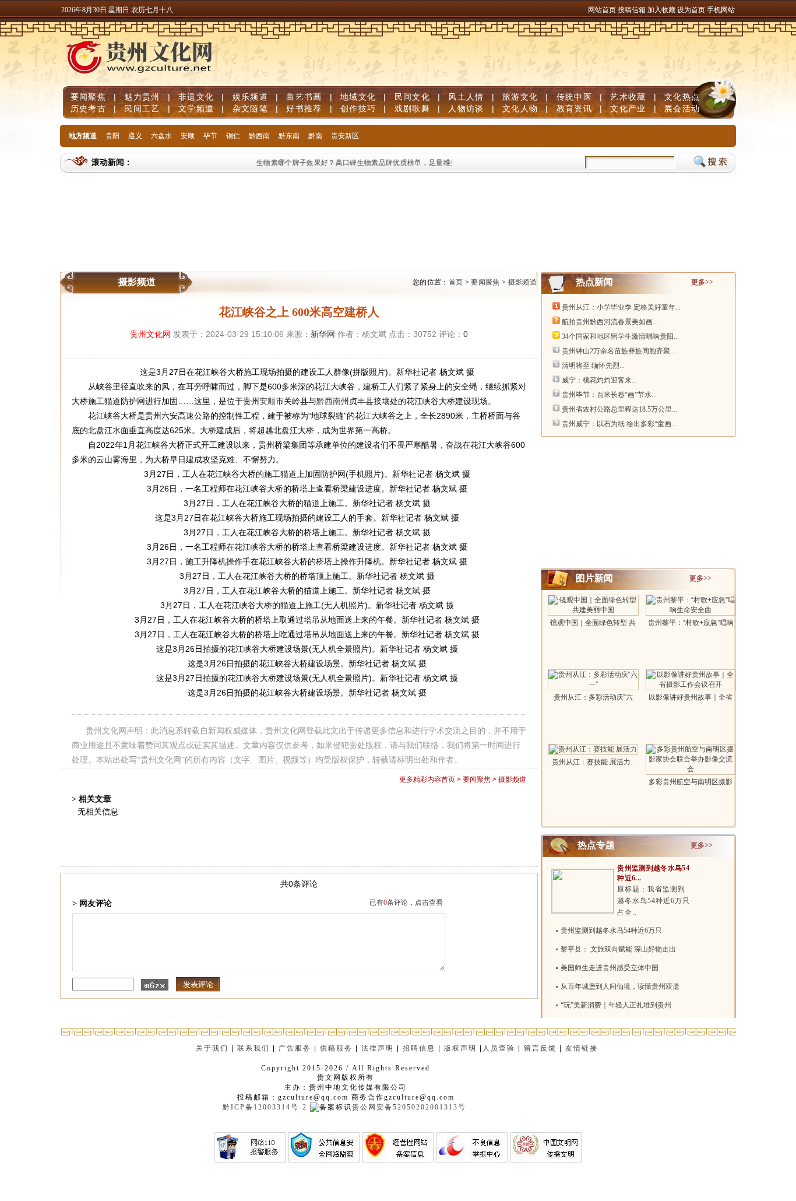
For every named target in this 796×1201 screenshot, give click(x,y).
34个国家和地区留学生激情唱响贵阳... (620, 336)
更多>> (702, 282)
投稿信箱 (632, 10)
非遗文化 (196, 96)
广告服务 (295, 1048)
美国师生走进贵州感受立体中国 (609, 968)
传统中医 (574, 96)
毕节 (210, 136)
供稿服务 (336, 1048)
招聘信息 (419, 1048)
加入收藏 (662, 10)
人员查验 (498, 1048)
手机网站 (721, 10)
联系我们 (253, 1048)
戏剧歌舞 (412, 108)
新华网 (323, 334)
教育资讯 (574, 108)
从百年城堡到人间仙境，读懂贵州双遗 (620, 986)
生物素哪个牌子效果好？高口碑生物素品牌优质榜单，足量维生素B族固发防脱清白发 (383, 163)
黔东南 (289, 136)
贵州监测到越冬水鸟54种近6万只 (611, 930)
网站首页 (602, 10)
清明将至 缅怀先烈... (593, 365)
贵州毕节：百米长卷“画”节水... (609, 395)
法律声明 (377, 1048)
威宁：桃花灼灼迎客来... (599, 380)
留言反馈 (540, 1048)
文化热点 (682, 96)
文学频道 (196, 108)
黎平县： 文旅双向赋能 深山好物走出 (618, 949)
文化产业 (628, 108)
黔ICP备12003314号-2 (265, 1107)
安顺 (188, 136)
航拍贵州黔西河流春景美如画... (610, 322)
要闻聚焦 (88, 96)
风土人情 (466, 96)
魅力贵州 (142, 96)
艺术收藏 (628, 96)
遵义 (135, 136)
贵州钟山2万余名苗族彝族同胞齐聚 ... (619, 351)
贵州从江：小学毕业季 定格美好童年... (621, 307)
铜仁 (233, 136)
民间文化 (412, 96)
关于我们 (212, 1048)
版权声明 (460, 1048)
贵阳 (112, 136)
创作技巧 (358, 108)
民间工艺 (142, 108)
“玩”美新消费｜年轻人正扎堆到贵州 (616, 1005)
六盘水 (161, 136)
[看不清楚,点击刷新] (154, 985)
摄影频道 (522, 282)
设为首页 (691, 10)
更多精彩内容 (420, 779)
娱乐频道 (250, 96)
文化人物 (520, 108)
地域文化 (358, 96)
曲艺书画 (304, 96)
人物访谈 (466, 108)
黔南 (315, 136)
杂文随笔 (250, 108)
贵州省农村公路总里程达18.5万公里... (619, 409)
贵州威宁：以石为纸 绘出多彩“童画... (619, 424)
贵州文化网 (150, 334)
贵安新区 (345, 136)
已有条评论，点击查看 (406, 902)
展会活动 (682, 108)
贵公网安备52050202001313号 (409, 1107)
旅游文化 (520, 96)
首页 (456, 282)
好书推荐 (304, 108)
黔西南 (259, 136)
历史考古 (88, 108)
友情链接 (583, 1048)
